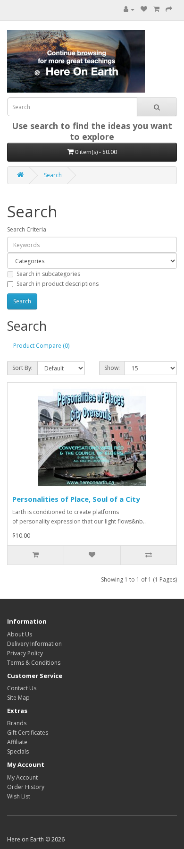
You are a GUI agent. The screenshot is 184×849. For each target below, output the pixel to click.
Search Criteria (26, 229)
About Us (19, 634)
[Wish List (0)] (144, 9)
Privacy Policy (25, 653)
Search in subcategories (48, 274)
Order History (25, 787)
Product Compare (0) (41, 346)
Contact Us (21, 688)
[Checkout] (169, 9)
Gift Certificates (27, 733)
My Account (22, 777)
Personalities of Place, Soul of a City (76, 499)
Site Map (18, 698)
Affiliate (17, 742)
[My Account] (129, 9)
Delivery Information (34, 644)
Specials (18, 751)
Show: (112, 368)
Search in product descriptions (58, 284)
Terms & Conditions (33, 663)
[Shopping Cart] (156, 9)
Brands (16, 723)
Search (53, 175)
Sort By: (22, 368)
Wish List (18, 796)
